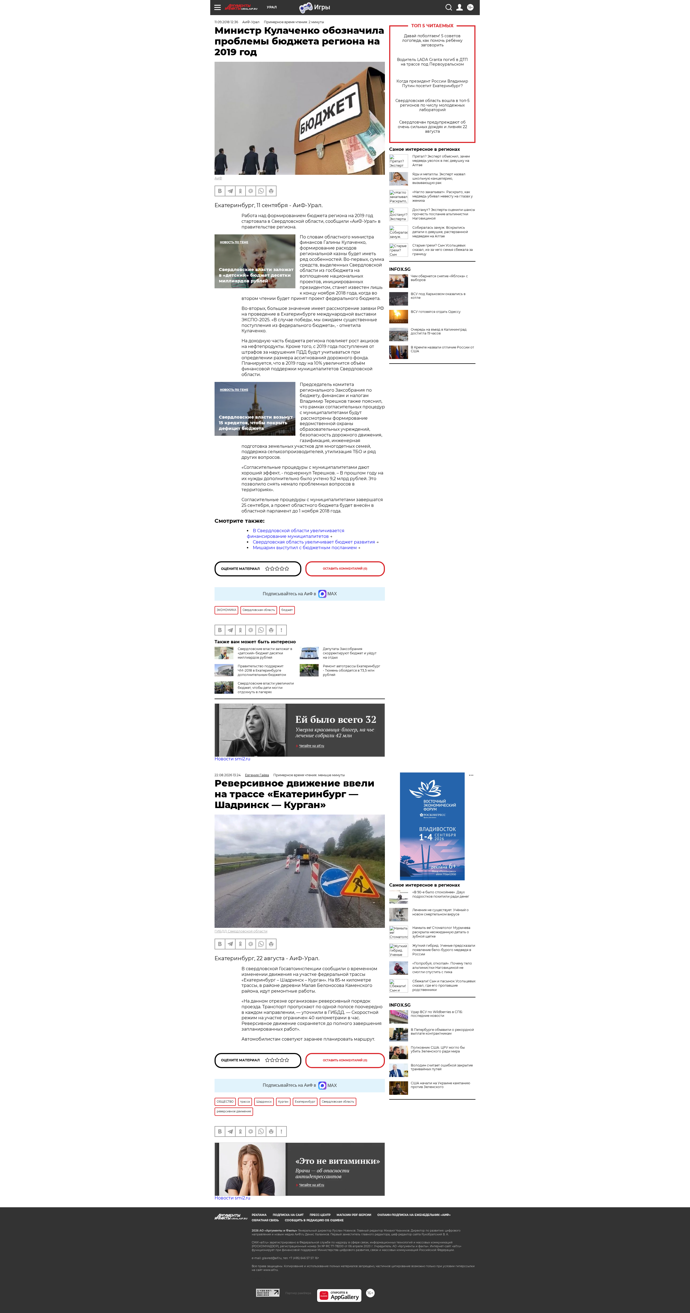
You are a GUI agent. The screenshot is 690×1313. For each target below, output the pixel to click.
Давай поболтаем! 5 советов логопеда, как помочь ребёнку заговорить (432, 40)
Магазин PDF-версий (354, 1215)
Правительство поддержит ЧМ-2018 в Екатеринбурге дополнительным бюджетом (262, 670)
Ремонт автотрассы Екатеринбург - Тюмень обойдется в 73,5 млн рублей (351, 670)
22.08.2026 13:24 (228, 775)
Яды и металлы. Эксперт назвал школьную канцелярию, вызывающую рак (438, 178)
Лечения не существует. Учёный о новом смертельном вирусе (440, 912)
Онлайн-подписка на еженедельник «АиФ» (414, 1215)
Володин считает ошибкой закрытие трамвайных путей (442, 1067)
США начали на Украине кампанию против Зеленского (440, 1085)
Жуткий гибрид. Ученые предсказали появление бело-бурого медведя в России (443, 949)
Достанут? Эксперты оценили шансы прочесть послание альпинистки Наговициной (443, 214)
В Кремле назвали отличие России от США (442, 349)
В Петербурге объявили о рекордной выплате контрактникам (442, 1031)
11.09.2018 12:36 (226, 22)
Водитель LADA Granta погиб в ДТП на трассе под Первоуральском (432, 62)
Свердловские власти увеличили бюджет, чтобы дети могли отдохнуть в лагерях (266, 687)
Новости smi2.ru (232, 758)
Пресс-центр (320, 1215)
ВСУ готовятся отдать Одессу (436, 312)
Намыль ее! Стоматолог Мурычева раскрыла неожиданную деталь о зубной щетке (441, 932)
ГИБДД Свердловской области (241, 931)
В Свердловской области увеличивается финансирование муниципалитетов (295, 533)
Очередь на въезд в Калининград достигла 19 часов (439, 331)
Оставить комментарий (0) (345, 568)
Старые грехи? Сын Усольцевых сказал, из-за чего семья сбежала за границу (442, 249)
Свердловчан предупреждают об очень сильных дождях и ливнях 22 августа (432, 127)
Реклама (259, 1215)
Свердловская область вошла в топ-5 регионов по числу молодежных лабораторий (432, 105)
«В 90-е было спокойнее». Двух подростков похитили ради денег (440, 894)
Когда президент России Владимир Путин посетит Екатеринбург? (432, 83)
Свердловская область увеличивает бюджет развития (314, 542)
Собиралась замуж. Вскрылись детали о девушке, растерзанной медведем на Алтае (440, 231)
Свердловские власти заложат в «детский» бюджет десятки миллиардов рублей (265, 653)
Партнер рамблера (298, 1293)
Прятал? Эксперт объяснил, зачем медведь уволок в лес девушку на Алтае (441, 160)
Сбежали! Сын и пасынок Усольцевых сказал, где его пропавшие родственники (443, 985)
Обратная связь (265, 1220)
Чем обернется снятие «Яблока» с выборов (439, 278)
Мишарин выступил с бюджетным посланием (305, 547)
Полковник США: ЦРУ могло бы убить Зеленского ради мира (438, 1049)
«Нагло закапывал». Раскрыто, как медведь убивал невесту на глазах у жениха (442, 196)
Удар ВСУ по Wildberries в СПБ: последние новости (437, 1014)
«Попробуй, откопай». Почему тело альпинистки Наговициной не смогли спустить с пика (442, 967)
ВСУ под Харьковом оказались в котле (438, 296)
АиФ (218, 178)
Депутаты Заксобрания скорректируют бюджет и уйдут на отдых (350, 653)
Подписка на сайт (288, 1215)
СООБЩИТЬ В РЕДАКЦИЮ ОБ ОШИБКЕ (314, 1220)
